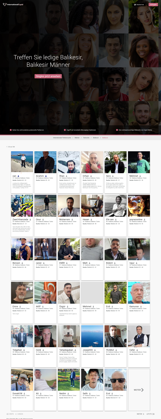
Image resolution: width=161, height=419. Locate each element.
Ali (37, 393)
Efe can (110, 219)
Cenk (38, 350)
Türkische (86, 138)
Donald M (17, 393)
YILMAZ (110, 350)
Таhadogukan (66, 350)
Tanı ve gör (16, 313)
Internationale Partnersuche (62, 138)
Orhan (86, 176)
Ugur (132, 263)
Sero (108, 176)
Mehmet (134, 176)
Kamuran (134, 306)
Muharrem (64, 219)
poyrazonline (136, 219)
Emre (15, 306)
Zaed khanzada (20, 219)
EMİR (62, 263)
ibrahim (40, 176)
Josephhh (88, 350)
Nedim (62, 393)
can (14, 176)
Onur (38, 219)
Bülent (109, 263)
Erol (108, 393)
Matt (85, 263)
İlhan (61, 176)
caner (39, 263)
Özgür (62, 306)
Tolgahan (17, 350)
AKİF (38, 306)
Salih (85, 393)
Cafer (132, 350)
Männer (77, 138)
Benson (16, 263)
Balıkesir (96, 138)
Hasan (86, 219)
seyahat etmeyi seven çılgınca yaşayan (68, 314)
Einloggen (153, 4)
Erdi (108, 306)
